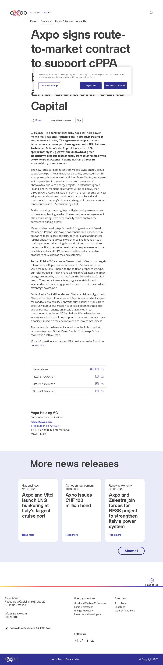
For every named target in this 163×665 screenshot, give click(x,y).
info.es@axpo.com (16, 613)
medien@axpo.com (42, 422)
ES (45, 13)
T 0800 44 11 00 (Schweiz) (46, 426)
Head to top (151, 585)
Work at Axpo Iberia (125, 611)
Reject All (91, 85)
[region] (82, 81)
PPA (79, 120)
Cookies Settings (49, 85)
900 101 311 (11, 617)
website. (40, 345)
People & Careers (64, 21)
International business (61, 120)
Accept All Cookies (115, 85)
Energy (34, 21)
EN (49, 13)
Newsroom (46, 21)
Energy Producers (83, 611)
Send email (96, 369)
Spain (37, 13)
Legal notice (56, 659)
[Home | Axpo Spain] (20, 13)
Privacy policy (73, 659)
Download (102, 369)
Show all (131, 551)
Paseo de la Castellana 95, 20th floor (30, 628)
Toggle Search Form (151, 12)
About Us (81, 21)
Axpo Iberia (120, 603)
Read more (28, 535)
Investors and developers (87, 614)
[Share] (32, 120)
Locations (120, 607)
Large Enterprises (83, 607)
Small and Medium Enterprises (90, 603)
